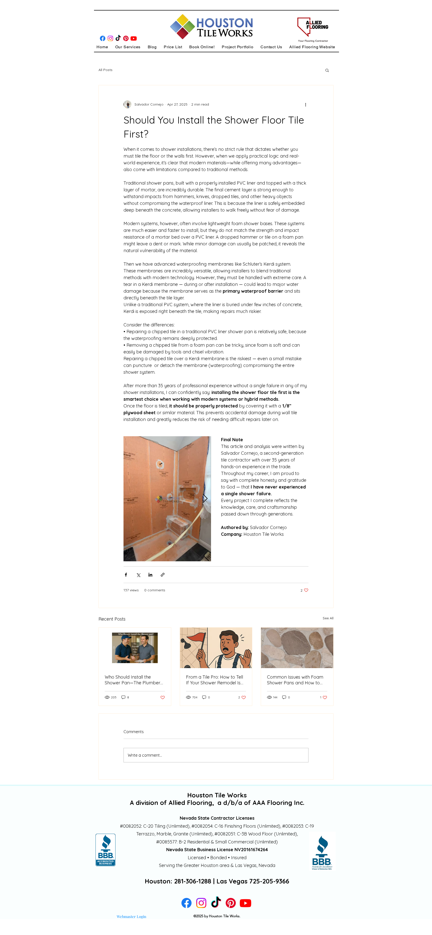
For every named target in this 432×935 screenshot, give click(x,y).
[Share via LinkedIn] (150, 574)
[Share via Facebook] (126, 574)
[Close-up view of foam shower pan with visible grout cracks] (297, 648)
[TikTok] (118, 38)
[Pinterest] (126, 38)
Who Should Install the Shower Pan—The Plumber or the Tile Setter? (132, 680)
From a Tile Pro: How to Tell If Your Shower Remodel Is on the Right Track (214, 680)
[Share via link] (162, 574)
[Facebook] (102, 38)
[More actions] (305, 104)
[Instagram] (110, 38)
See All (328, 618)
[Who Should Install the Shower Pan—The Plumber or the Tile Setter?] (135, 648)
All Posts (105, 70)
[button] (127, 47)
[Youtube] (133, 38)
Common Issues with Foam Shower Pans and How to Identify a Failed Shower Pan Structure (296, 680)
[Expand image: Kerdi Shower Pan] (167, 498)
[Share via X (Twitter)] (138, 574)
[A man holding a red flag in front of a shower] (216, 648)
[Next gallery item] (205, 499)
